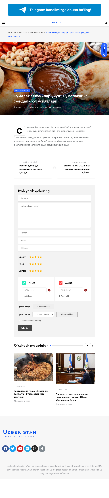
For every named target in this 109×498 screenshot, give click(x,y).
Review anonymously (31, 321)
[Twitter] (12, 448)
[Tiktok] (42, 448)
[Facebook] (5, 448)
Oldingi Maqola (29, 162)
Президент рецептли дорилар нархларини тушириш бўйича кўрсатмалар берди (72, 397)
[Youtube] (20, 448)
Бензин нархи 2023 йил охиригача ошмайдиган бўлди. (77, 169)
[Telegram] (27, 448)
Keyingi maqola (79, 162)
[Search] (106, 22)
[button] (87, 345)
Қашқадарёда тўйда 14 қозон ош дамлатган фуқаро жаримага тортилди (31, 394)
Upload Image (24, 307)
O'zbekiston (19, 386)
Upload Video (24, 314)
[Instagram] (34, 448)
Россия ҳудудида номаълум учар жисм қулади (30, 169)
